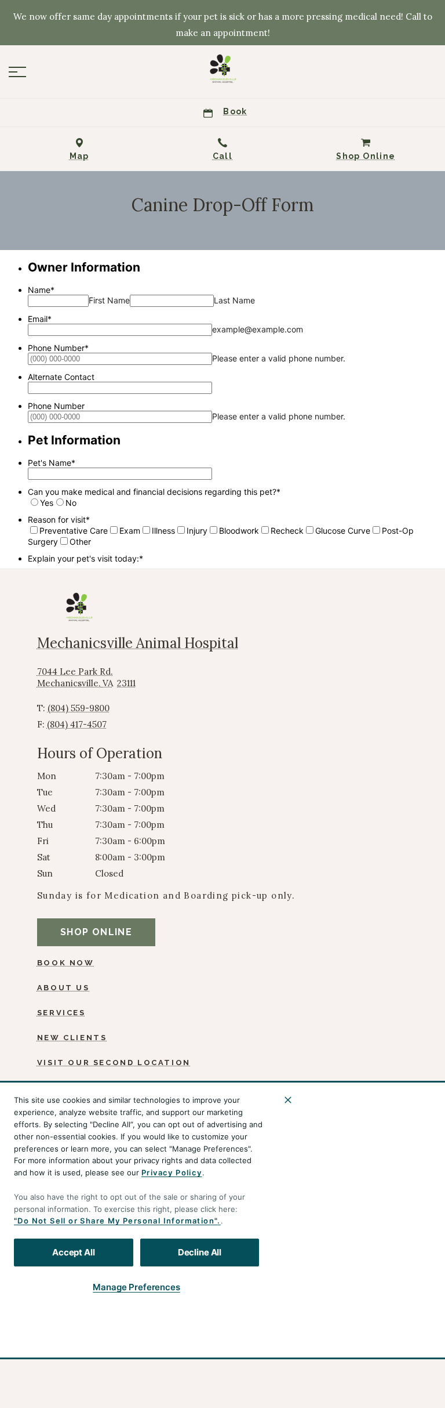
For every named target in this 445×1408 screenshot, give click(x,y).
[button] (17, 72)
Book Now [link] (65, 962)
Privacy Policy (171, 1172)
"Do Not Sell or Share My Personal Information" (115, 1220)
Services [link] (61, 1012)
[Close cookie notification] (288, 1100)
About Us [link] (63, 987)
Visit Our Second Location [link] (114, 1062)
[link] (222, 69)
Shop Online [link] (96, 932)
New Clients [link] (72, 1037)
